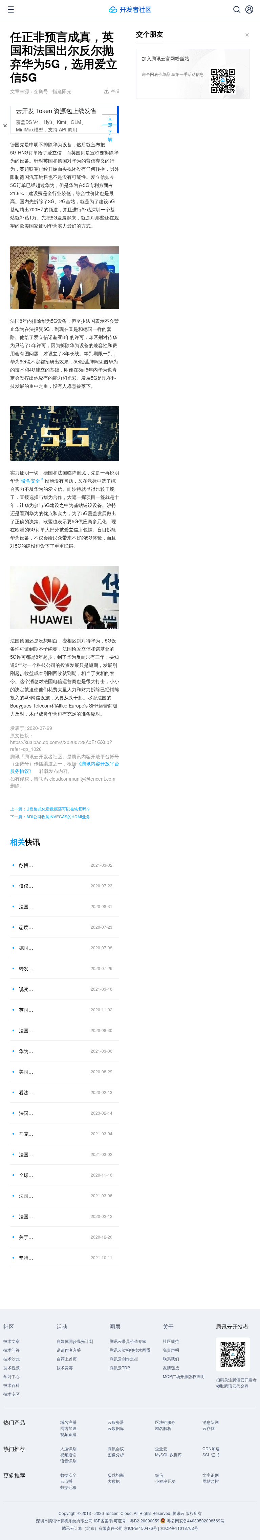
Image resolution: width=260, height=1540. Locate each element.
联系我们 (171, 1359)
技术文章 (11, 1341)
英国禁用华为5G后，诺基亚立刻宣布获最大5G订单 (27, 1009)
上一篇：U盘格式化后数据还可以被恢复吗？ (50, 808)
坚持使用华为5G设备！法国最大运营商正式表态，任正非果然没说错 (27, 1257)
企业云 (161, 1448)
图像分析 (116, 1454)
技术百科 (11, 1385)
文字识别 (210, 1475)
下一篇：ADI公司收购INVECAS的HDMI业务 (50, 816)
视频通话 (68, 1454)
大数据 (114, 1481)
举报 (115, 90)
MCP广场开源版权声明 (183, 1376)
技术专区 (11, 1394)
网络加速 (68, 1428)
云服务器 (116, 1422)
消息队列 (210, 1422)
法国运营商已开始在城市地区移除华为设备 (27, 1154)
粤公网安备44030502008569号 (195, 1520)
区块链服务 (165, 1422)
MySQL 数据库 (168, 1454)
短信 (159, 1475)
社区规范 (171, 1341)
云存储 (208, 1428)
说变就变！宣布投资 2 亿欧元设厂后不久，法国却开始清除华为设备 (27, 989)
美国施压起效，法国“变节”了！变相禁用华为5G (27, 1071)
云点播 (66, 1481)
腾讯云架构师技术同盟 (130, 1350)
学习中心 (11, 1376)
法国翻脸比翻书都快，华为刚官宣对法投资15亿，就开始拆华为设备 (27, 1195)
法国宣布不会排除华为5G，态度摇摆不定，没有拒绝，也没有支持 (27, 1113)
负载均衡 (116, 1475)
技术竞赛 (65, 1367)
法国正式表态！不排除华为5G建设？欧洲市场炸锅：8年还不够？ (27, 1030)
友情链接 (171, 1367)
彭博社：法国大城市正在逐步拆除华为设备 (27, 865)
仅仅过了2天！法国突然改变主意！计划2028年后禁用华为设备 (27, 885)
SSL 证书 (210, 1454)
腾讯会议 (116, 1448)
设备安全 (30, 480)
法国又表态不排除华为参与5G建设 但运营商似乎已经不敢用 (27, 906)
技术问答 (11, 1350)
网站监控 (210, 1481)
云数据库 (116, 1428)
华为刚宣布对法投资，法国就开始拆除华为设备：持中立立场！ (27, 1051)
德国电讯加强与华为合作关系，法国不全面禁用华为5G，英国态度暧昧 (27, 947)
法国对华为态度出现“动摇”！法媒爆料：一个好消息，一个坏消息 (27, 1216)
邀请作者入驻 (69, 1350)
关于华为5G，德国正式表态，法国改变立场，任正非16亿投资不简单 (27, 1236)
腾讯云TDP (120, 1367)
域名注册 (68, 1422)
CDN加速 (211, 1448)
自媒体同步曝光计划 (75, 1341)
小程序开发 (165, 1481)
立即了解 (110, 119)
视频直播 (68, 1434)
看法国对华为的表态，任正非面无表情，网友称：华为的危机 (27, 1092)
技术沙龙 (11, 1359)
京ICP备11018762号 (179, 1528)
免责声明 (171, 1350)
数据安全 (68, 1475)
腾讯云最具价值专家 (128, 1341)
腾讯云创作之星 (124, 1359)
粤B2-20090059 (145, 1520)
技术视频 (11, 1367)
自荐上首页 (67, 1359)
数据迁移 (68, 1487)
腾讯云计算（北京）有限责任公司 (92, 1528)
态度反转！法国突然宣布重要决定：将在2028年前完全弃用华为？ (27, 927)
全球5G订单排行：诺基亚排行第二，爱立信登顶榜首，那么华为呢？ (27, 1175)
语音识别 (68, 1460)
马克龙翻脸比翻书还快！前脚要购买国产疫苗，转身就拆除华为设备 (27, 1133)
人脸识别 (68, 1448)
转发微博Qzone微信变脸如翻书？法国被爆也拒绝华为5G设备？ (27, 968)
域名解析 (163, 1428)
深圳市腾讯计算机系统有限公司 (64, 1520)
